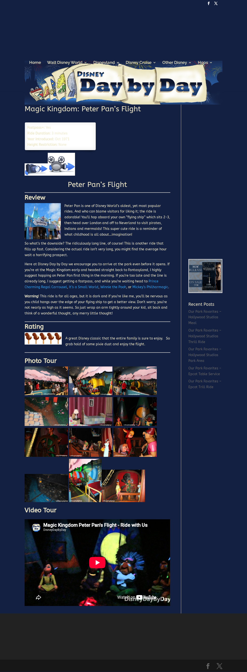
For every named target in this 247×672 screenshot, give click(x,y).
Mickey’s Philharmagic (150, 287)
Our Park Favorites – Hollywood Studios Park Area (204, 355)
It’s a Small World (83, 287)
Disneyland (104, 63)
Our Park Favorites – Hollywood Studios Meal (204, 317)
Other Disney (174, 63)
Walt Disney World (64, 63)
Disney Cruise (138, 63)
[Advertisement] (217, 177)
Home (35, 63)
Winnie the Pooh (113, 287)
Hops (203, 63)
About (123, 75)
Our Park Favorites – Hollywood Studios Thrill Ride (204, 336)
